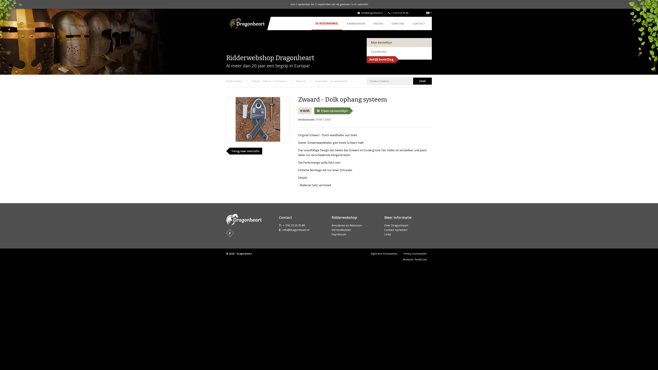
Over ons (398, 23)
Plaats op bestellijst (334, 111)
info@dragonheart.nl (372, 12)
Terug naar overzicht (245, 151)
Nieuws (378, 23)
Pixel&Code (420, 259)
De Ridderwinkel (326, 23)
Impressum (339, 234)
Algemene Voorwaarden (384, 253)
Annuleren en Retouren (347, 225)
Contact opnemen (395, 230)
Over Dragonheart (396, 225)
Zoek (422, 81)
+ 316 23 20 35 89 (399, 12)
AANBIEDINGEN (356, 23)
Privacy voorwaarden (415, 253)
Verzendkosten (341, 230)
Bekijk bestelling (381, 59)
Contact (418, 23)
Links (387, 234)
